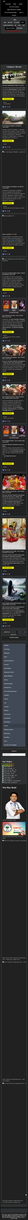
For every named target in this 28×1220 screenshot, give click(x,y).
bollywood (12, 336)
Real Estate (7, 722)
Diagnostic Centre (9, 672)
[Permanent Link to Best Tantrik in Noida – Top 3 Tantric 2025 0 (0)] (14, 432)
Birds (5, 656)
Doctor (6, 679)
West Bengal (11, 240)
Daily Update (7, 668)
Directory (10, 22)
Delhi (4, 103)
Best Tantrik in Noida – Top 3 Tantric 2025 (13, 441)
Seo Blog (6, 737)
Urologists (5, 337)
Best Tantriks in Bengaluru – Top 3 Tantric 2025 (13, 358)
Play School (7, 714)
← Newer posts (6, 632)
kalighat (18, 208)
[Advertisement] (14, 48)
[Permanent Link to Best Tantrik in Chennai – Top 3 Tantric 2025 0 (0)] (14, 307)
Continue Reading (8, 99)
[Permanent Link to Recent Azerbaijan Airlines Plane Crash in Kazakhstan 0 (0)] (14, 264)
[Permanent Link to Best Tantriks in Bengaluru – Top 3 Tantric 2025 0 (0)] (14, 350)
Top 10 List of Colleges (14, 7)
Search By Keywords (10, 28)
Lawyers (6, 706)
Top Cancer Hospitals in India (9, 820)
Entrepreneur (7, 687)
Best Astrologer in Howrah (11, 12)
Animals (6, 645)
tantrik (22, 208)
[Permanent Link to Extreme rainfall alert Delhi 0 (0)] (14, 77)
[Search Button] (26, 1)
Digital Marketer (8, 676)
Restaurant (7, 733)
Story (19, 25)
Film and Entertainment (10, 691)
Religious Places (8, 729)
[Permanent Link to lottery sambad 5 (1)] (14, 224)
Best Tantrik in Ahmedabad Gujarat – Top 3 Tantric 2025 (14, 603)
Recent (22, 22)
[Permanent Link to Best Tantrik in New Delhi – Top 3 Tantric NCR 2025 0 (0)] (14, 534)
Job (15, 25)
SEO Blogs (14, 15)
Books (14, 4)
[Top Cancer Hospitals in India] (14, 804)
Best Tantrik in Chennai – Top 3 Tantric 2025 (12, 316)
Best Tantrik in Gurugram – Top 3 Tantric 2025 (13, 492)
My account (16, 22)
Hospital (6, 695)
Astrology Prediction (8, 25)
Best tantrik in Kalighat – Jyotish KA (11, 126)
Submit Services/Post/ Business (14, 9)
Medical (6, 710)
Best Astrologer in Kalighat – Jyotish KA (13, 187)
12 (24, 632)
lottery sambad (9, 234)
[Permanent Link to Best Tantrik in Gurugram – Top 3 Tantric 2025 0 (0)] (14, 482)
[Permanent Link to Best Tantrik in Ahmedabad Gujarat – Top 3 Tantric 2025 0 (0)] (14, 590)
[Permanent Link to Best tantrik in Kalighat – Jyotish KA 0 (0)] (14, 117)
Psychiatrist (7, 718)
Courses (20, 4)
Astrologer (8, 4)
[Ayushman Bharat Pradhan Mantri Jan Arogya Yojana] (14, 829)
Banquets (6, 653)
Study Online (19, 28)
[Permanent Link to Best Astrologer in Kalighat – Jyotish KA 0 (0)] (14, 168)
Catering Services (9, 660)
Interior (6, 699)
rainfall (8, 103)
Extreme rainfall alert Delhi (13, 85)
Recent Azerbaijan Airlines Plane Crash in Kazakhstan (13, 273)
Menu (4, 1)
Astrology (12, 208)
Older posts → (14, 634)
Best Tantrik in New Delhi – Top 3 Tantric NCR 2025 (13, 551)
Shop (24, 25)
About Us (21, 12)
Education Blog (8, 683)
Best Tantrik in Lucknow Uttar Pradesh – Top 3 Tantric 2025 (13, 397)
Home (5, 22)
